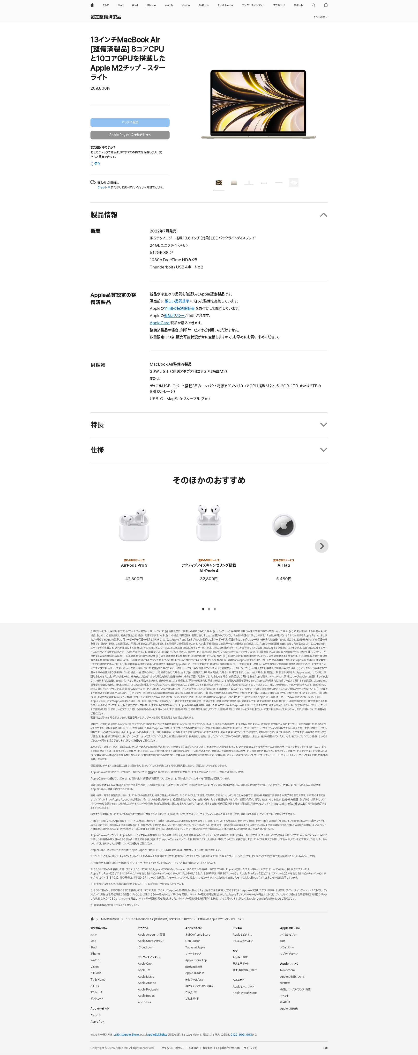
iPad (93, 947)
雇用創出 (285, 1002)
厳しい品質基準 (177, 301)
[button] (313, 5)
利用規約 (193, 1048)
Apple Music (146, 976)
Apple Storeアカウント (151, 941)
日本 (325, 1048)
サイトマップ (250, 1048)
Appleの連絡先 (289, 1008)
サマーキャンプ (193, 953)
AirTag (94, 986)
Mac (93, 941)
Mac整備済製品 (110, 919)
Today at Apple (195, 947)
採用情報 (285, 983)
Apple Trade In (194, 973)
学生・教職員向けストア (245, 970)
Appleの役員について (292, 976)
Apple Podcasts (148, 989)
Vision (94, 966)
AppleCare (160, 323)
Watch (94, 960)
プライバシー (287, 947)
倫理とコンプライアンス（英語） (296, 989)
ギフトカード (96, 998)
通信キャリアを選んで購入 (199, 986)
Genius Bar (192, 941)
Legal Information (228, 1048)
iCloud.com (145, 947)
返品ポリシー (174, 315)
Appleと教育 (240, 957)
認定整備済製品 (105, 17)
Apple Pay (97, 1021)
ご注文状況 (191, 992)
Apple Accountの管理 (151, 934)
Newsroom (287, 970)
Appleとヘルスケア (243, 986)
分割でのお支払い (194, 979)
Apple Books (146, 995)
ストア (93, 934)
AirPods (95, 973)
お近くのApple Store (197, 934)
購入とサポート (241, 963)
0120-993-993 (241, 1034)
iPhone (95, 953)
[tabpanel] (258, 104)
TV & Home (97, 979)
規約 (166, 652)
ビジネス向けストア (243, 941)
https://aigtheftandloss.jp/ (289, 803)
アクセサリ (96, 992)
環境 (282, 941)
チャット (103, 187)
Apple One (145, 963)
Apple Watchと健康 (245, 993)
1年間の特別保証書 (179, 308)
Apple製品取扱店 (157, 1034)
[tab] (218, 183)
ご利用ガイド (192, 998)
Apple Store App (196, 960)
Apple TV (144, 970)
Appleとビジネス (242, 934)
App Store (144, 1002)
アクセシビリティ (289, 934)
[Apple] (92, 919)
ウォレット (95, 1015)
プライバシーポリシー (173, 1048)
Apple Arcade (147, 983)
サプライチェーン (289, 953)
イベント (284, 995)
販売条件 (207, 1048)
